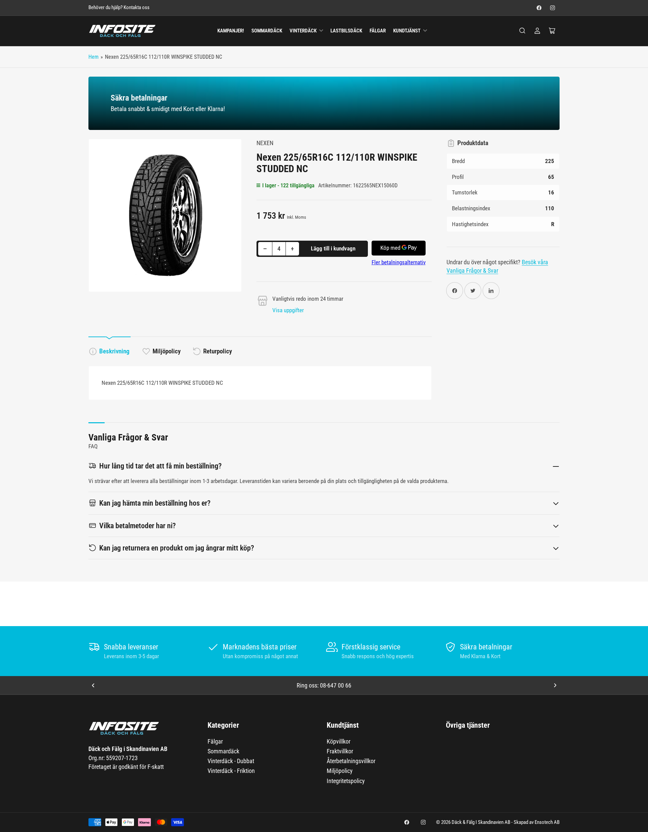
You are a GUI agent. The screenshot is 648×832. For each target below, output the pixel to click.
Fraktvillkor (340, 751)
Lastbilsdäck (346, 31)
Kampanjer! (230, 31)
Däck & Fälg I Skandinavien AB (481, 822)
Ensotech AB (547, 822)
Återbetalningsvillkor (351, 760)
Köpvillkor (338, 741)
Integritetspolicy (346, 780)
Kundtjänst (407, 31)
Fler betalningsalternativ (399, 262)
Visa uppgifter (288, 310)
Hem (93, 57)
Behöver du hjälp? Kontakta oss (119, 7)
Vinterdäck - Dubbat (231, 760)
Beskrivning (114, 351)
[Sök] (522, 30)
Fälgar (378, 31)
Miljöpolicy (167, 351)
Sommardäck (266, 31)
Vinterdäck (303, 31)
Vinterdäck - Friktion (231, 770)
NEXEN (264, 142)
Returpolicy (217, 351)
